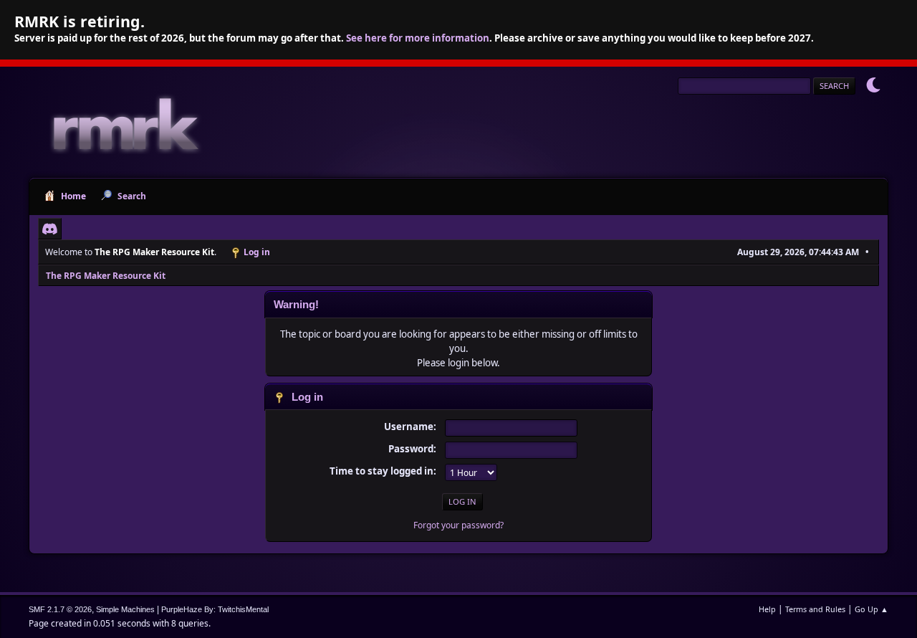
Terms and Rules (815, 609)
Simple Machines (125, 609)
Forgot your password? (458, 525)
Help (767, 609)
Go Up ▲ (871, 609)
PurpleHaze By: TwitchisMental (215, 609)
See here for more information (417, 38)
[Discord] (50, 228)
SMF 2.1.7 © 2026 (60, 609)
